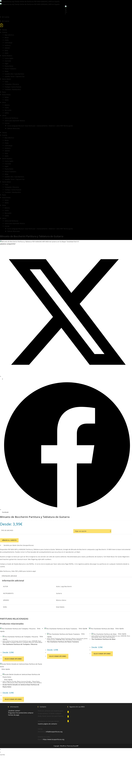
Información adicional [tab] (9, 576)
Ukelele (7, 48)
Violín (6, 53)
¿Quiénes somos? (14, 711)
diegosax (9, 681)
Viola (6, 50)
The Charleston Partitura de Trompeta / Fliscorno (20, 644)
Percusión (8, 110)
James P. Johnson (23, 641)
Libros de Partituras (11, 118)
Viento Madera (7, 56)
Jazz (30, 641)
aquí (34, 571)
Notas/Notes (6, 95)
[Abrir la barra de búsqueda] (66, 10)
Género (8, 641)
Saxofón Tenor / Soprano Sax (14, 76)
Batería (7, 105)
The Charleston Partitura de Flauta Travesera (63, 642)
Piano (4, 92)
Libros (4, 115)
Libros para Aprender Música (15, 121)
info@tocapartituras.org (54, 732)
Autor (4, 641)
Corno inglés (9, 58)
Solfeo (7, 113)
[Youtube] (68, 721)
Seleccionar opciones (13, 659)
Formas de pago (13, 715)
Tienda (4, 30)
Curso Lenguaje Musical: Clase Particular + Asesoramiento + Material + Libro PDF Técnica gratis (40, 126)
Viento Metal (6, 79)
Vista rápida (82, 629)
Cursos (7, 123)
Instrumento (14, 641)
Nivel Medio (6, 642)
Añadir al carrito (9, 540)
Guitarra (7, 45)
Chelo (7, 40)
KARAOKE (34, 641)
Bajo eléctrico (9, 35)
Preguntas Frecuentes (15, 713)
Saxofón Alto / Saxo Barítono (14, 74)
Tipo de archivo (7, 530)
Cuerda (4, 32)
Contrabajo (8, 43)
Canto (7, 108)
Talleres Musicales (13, 128)
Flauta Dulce (9, 66)
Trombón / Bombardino (13, 89)
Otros (4, 102)
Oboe (6, 71)
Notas (7, 97)
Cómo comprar (28, 713)
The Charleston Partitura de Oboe (103, 639)
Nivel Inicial (22, 683)
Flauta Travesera (10, 69)
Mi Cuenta (5, 17)
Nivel (39, 641)
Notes (7, 100)
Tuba (6, 82)
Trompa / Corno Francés (13, 87)
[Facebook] (68, 716)
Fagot (6, 63)
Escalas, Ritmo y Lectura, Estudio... (22, 681)
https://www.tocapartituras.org (53, 739)
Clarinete (8, 61)
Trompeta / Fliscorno (12, 84)
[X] (68, 712)
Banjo (7, 37)
